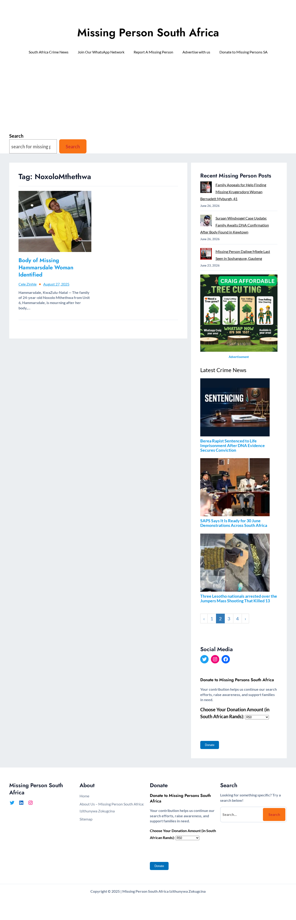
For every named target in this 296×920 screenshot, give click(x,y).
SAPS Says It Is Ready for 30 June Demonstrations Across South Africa (233, 523)
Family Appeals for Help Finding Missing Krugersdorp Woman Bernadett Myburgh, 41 (233, 192)
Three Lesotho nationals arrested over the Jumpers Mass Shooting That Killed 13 (238, 598)
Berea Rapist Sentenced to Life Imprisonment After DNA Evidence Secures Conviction (232, 445)
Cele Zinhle (27, 284)
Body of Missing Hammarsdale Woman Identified (45, 267)
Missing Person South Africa (148, 32)
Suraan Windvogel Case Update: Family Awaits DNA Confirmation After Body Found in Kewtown (234, 225)
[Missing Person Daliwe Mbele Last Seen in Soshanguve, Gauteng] (206, 255)
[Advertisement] (148, 96)
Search (16, 136)
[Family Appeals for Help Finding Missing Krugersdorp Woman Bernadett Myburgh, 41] (206, 188)
